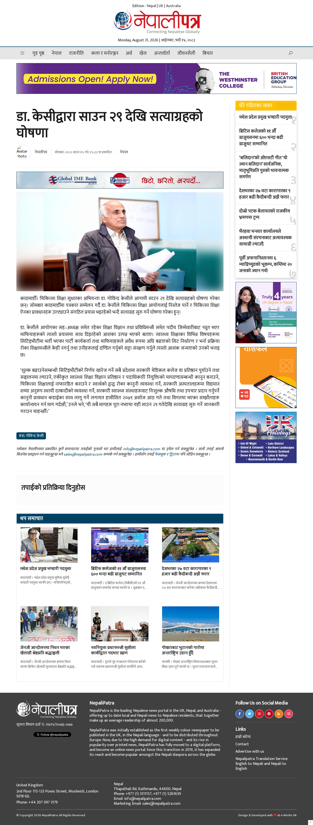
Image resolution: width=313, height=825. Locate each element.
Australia (173, 6)
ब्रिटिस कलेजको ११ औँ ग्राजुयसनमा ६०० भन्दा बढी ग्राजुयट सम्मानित (118, 571)
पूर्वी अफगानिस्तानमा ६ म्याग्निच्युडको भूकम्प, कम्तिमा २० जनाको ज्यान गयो (265, 264)
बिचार (207, 53)
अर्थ (129, 53)
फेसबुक (160, 454)
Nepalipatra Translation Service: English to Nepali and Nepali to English (261, 764)
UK (161, 6)
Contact (242, 744)
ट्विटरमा (174, 454)
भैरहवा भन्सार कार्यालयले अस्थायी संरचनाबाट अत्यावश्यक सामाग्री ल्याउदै (265, 237)
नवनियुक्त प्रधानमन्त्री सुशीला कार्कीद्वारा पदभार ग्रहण (113, 650)
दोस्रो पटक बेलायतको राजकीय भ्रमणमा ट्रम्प (264, 214)
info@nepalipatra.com (141, 449)
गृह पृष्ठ (38, 53)
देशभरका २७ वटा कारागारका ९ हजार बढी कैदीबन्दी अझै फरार (186, 571)
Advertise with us (249, 751)
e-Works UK (289, 815)
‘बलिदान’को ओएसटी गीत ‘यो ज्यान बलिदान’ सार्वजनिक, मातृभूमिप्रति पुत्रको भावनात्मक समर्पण (264, 167)
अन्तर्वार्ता (162, 53)
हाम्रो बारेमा (243, 737)
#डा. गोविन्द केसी (31, 436)
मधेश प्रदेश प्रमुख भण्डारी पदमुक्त (45, 568)
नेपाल (57, 53)
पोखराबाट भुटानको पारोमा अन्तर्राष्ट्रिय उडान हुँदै (183, 650)
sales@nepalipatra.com (83, 454)
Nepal (151, 6)
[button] (22, 53)
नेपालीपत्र (41, 152)
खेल (143, 53)
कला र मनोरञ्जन (104, 53)
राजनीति (76, 53)
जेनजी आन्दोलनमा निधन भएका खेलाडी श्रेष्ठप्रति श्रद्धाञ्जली (45, 650)
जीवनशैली (186, 53)
